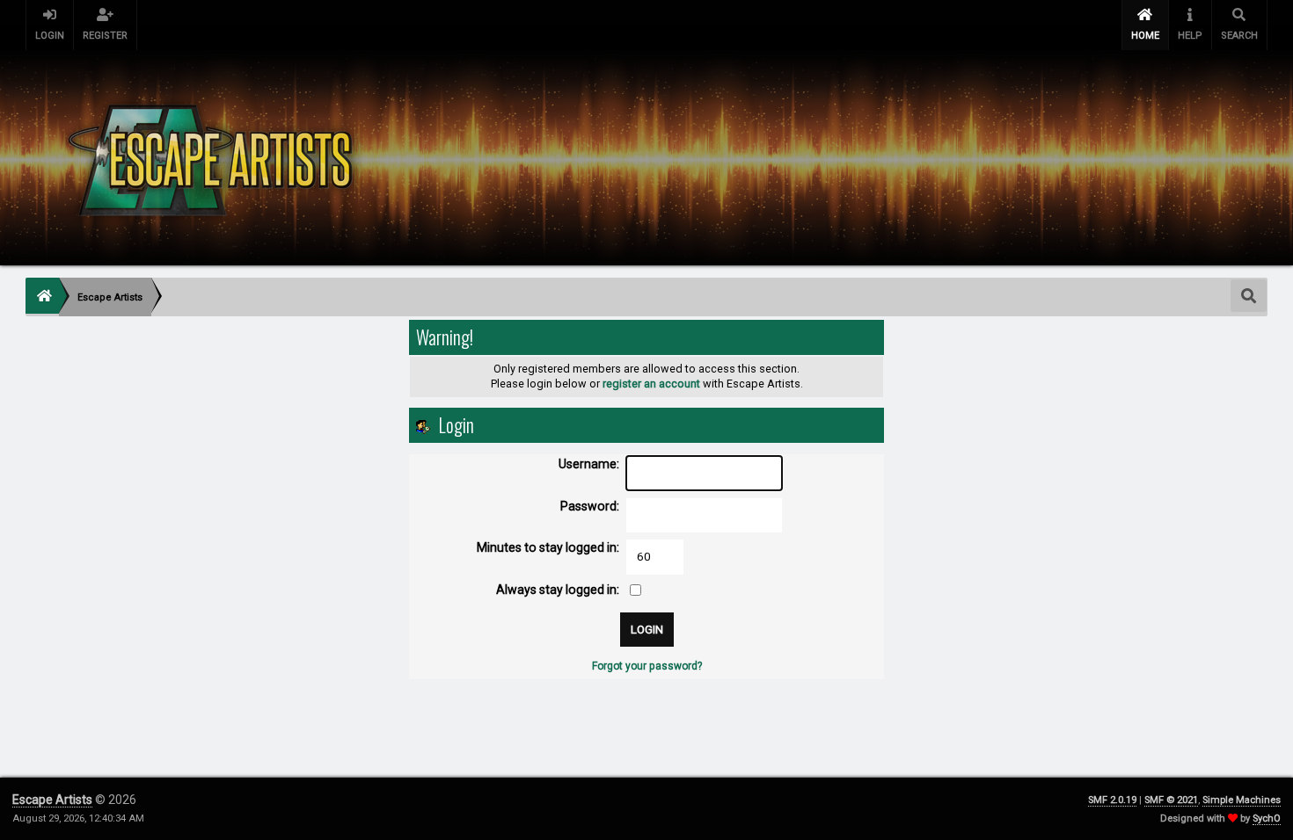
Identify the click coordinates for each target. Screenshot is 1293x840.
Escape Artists (52, 800)
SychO (1267, 818)
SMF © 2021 (1171, 800)
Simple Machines (1241, 800)
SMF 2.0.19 (1112, 800)
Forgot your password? (647, 666)
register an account (651, 383)
